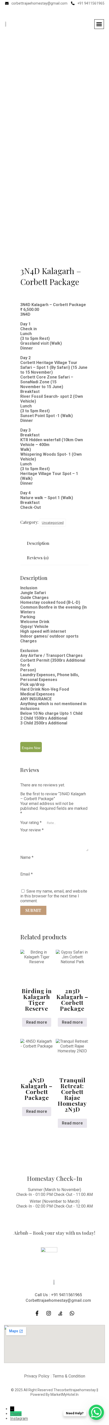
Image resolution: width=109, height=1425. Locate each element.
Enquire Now (31, 748)
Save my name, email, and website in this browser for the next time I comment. (53, 896)
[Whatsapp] (72, 1313)
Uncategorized (53, 523)
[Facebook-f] (49, 11)
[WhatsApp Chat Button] (96, 1412)
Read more (36, 1022)
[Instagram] (60, 11)
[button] (99, 24)
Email (26, 874)
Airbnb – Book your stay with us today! (54, 1233)
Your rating (31, 822)
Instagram (19, 1418)
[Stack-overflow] (60, 1313)
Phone (16, 1413)
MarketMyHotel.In (64, 1394)
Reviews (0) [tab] (37, 557)
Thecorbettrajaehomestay (74, 1390)
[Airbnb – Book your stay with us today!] (54, 1220)
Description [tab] (38, 543)
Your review (32, 830)
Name (26, 857)
